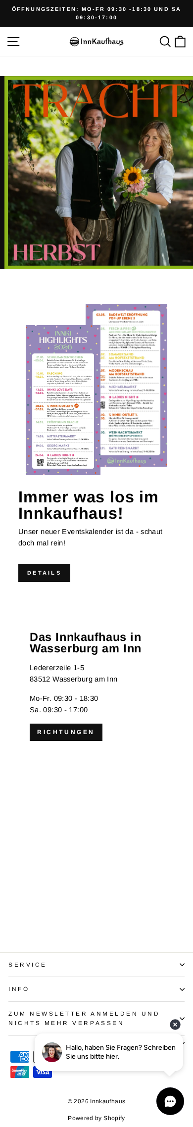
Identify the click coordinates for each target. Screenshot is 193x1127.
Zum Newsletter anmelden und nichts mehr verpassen (84, 1018)
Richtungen (66, 732)
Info (18, 988)
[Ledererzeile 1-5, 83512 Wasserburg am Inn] (96, 763)
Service (27, 964)
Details (44, 573)
